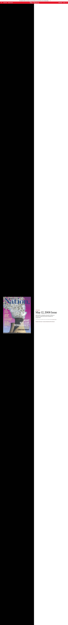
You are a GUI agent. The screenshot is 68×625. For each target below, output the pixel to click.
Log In (64, 2)
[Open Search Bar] (66, 2)
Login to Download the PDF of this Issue (49, 321)
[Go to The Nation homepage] (34, 2)
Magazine (5, 2)
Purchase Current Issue (39, 321)
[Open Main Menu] (1, 2)
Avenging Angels (54, 319)
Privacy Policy (46, 0)
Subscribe (60, 2)
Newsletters (10, 2)
